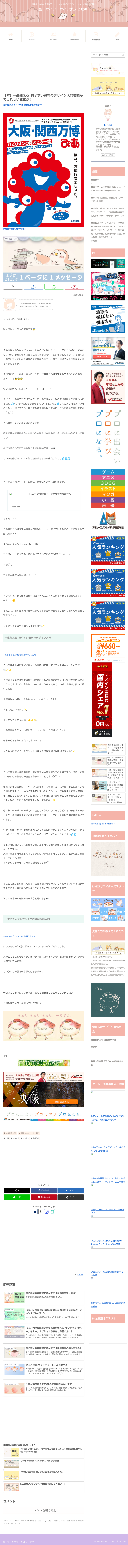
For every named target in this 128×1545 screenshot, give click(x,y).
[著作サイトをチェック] (35, 1211)
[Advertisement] (43, 70)
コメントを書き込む (44, 1510)
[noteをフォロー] (52, 1211)
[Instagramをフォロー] (46, 1211)
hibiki (108, 125)
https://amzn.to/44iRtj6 (14, 229)
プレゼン (26, 1138)
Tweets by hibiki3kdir (103, 823)
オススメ (16, 1138)
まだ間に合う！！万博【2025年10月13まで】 (23, 105)
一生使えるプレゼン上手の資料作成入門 (19, 936)
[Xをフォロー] (40, 1211)
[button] (71, 1197)
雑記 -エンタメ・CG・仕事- (30, 1133)
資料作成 (36, 1138)
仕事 (7, 1138)
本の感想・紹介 (11, 1133)
